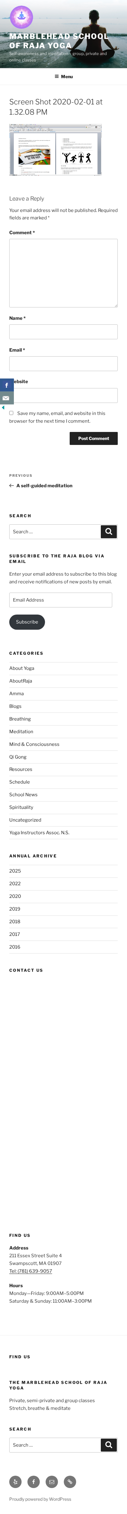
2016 (14, 947)
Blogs (15, 706)
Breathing (20, 719)
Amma (16, 693)
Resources (20, 769)
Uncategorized (25, 820)
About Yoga (21, 668)
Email (17, 350)
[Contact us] (7, 397)
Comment (22, 232)
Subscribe (27, 622)
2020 (15, 896)
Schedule (19, 782)
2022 (15, 883)
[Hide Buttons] (3, 409)
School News (23, 794)
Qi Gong (18, 757)
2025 (15, 871)
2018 (14, 921)
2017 (14, 934)
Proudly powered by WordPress (40, 1499)
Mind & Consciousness (34, 744)
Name (17, 318)
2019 (14, 909)
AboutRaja (20, 681)
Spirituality (21, 807)
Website (18, 381)
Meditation (21, 731)
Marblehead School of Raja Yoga (59, 41)
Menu (67, 76)
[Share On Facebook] (7, 384)
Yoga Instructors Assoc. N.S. (39, 832)
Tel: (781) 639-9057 (30, 1271)
